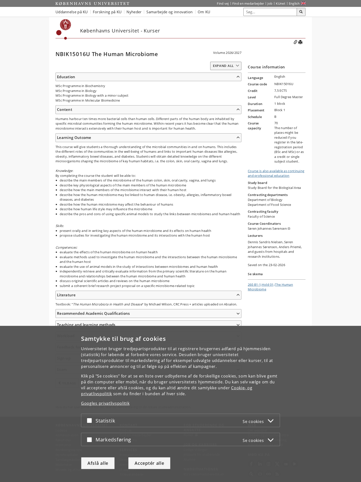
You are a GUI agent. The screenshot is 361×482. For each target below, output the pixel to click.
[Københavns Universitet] (92, 3)
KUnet (280, 3)
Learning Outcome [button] (74, 137)
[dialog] (180, 404)
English (294, 3)
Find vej (223, 3)
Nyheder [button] (133, 11)
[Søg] (301, 12)
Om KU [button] (204, 11)
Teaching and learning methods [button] (86, 324)
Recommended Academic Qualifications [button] (93, 313)
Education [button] (66, 76)
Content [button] (64, 109)
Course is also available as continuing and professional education (276, 173)
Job (269, 3)
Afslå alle (97, 463)
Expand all (223, 65)
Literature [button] (66, 294)
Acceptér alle (149, 463)
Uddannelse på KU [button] (72, 11)
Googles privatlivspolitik (105, 403)
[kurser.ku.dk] (63, 29)
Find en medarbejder (248, 3)
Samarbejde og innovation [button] (169, 11)
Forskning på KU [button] (107, 11)
